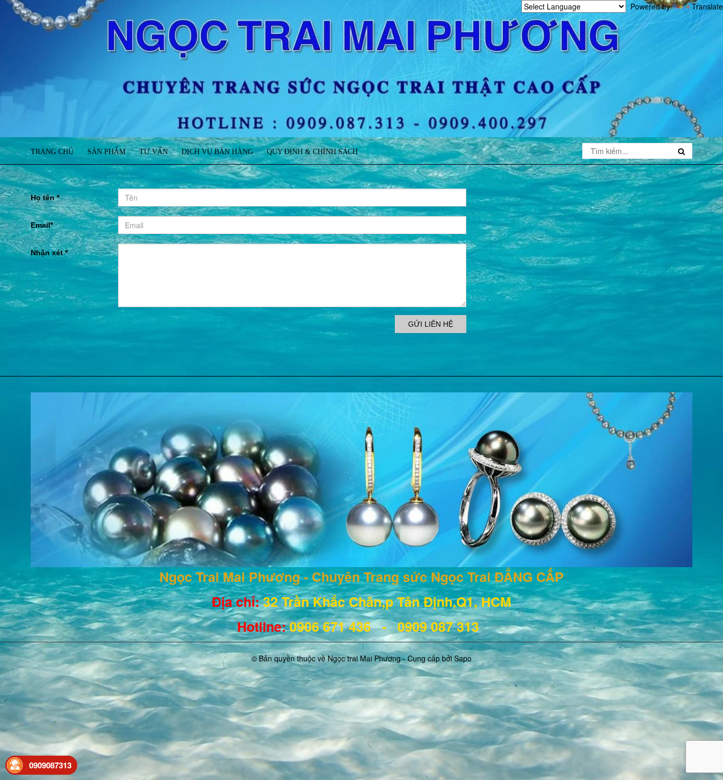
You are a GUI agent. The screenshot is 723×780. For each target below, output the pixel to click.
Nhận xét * (49, 252)
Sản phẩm (106, 152)
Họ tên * (45, 197)
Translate (707, 6)
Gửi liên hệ (430, 324)
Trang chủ (52, 152)
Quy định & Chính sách (312, 152)
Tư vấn (153, 152)
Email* (42, 225)
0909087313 (50, 765)
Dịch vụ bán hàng (217, 152)
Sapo (463, 658)
